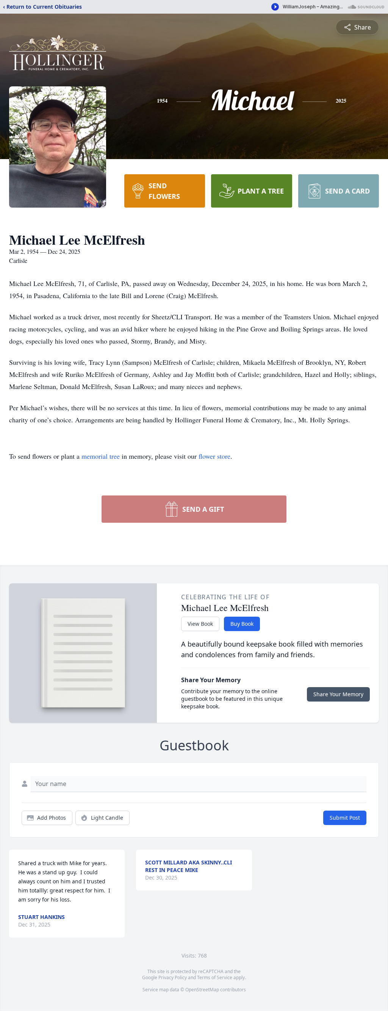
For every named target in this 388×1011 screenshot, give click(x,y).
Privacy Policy (172, 977)
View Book (200, 623)
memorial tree (100, 456)
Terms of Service (214, 977)
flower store (214, 456)
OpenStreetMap (202, 989)
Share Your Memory (338, 694)
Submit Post (345, 817)
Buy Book (241, 623)
